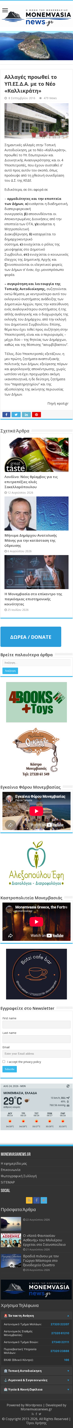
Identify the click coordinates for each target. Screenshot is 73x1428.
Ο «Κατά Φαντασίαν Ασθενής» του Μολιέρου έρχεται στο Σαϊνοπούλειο (44, 1240)
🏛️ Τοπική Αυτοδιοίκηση (23, 1371)
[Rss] (29, 1200)
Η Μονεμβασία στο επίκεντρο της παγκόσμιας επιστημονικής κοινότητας (33, 599)
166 (66, 1360)
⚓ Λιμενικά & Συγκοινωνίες (26, 1380)
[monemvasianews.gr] (36, 15)
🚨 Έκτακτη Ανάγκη (19, 1316)
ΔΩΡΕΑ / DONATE (30, 637)
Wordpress (33, 1405)
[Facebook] (36, 1200)
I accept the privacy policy (23, 1062)
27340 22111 (60, 1342)
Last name (9, 1033)
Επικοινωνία (10, 1169)
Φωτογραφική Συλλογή (19, 1176)
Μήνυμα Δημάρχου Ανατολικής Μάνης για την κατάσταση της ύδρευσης (30, 540)
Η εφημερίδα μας (14, 1163)
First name (9, 1018)
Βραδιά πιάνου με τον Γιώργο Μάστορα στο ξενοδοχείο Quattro (41, 1260)
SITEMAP (8, 1182)
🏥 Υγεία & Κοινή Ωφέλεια (23, 1389)
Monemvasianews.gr (36, 1409)
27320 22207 (60, 1324)
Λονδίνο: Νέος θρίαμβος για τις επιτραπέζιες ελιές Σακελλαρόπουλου (31, 481)
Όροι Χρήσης (36, 1423)
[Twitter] (44, 1200)
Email (6, 1047)
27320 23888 (59, 1351)
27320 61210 (60, 1333)
